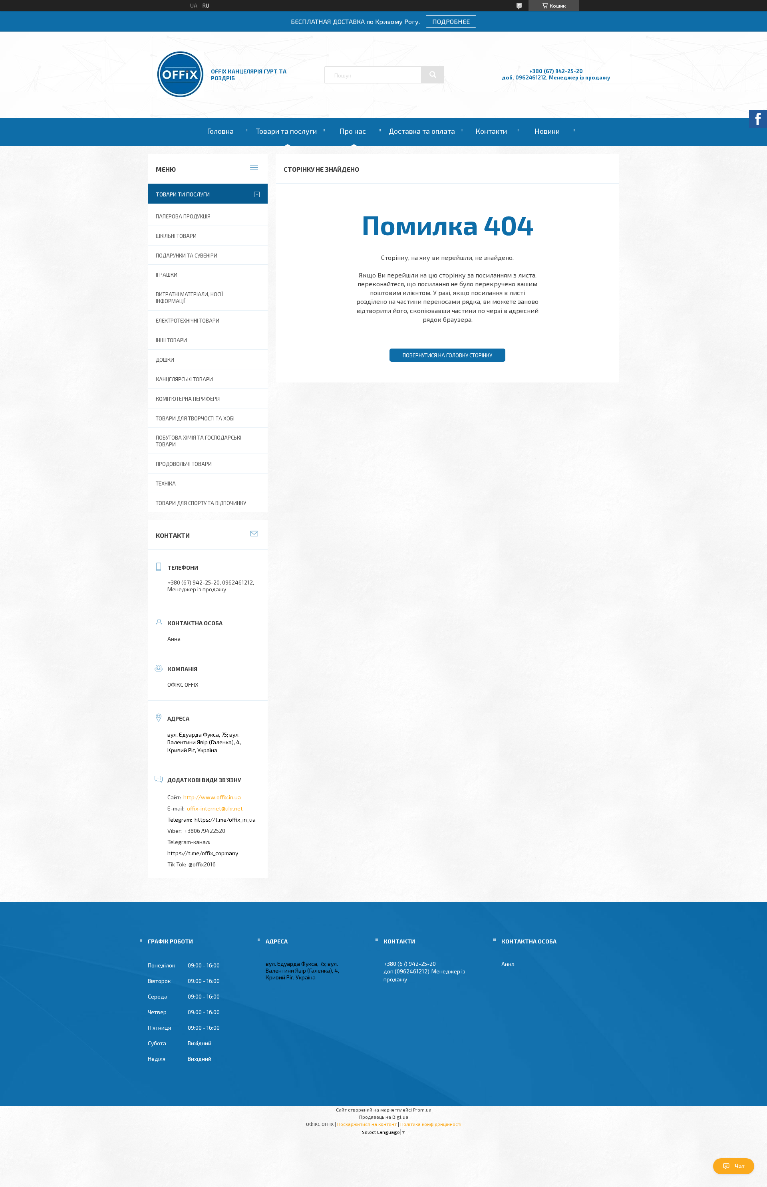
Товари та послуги (286, 131)
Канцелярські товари (184, 379)
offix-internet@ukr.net (215, 808)
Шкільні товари (176, 236)
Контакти (491, 131)
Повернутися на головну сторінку (447, 355)
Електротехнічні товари (187, 320)
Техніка (166, 483)
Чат (740, 1166)
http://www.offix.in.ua (212, 797)
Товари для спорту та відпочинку (201, 503)
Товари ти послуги (183, 194)
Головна (220, 131)
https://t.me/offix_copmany (202, 853)
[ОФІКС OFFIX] (180, 95)
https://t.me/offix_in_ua (225, 819)
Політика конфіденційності (430, 1124)
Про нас (353, 131)
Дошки (165, 360)
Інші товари (171, 340)
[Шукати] (432, 74)
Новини (547, 131)
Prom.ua (422, 1109)
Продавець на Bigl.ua (383, 1117)
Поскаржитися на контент (367, 1124)
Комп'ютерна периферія (188, 399)
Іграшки (166, 274)
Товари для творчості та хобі (195, 418)
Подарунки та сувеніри (186, 255)
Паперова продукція (183, 216)
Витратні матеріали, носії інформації (189, 297)
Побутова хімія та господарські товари (198, 441)
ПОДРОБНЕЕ (451, 21)
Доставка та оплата (422, 131)
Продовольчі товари (184, 464)
